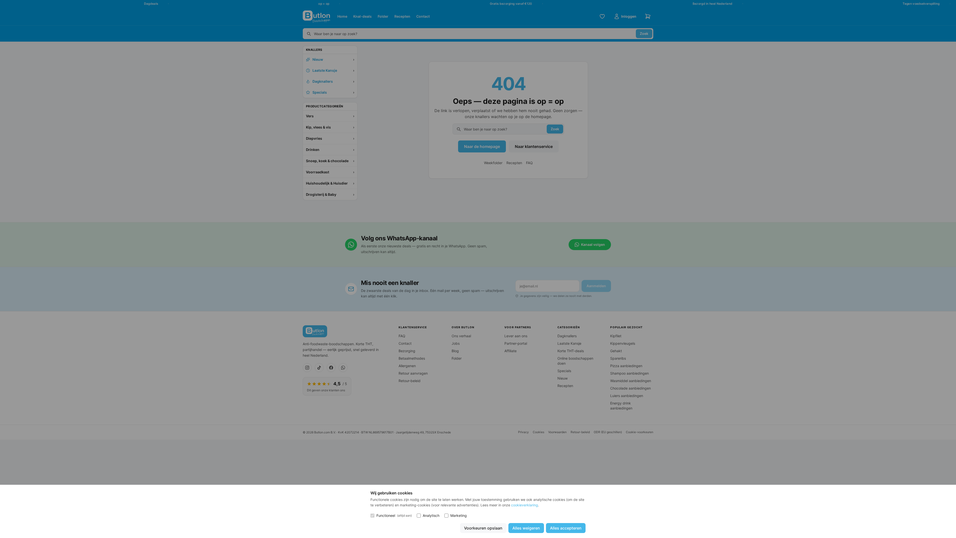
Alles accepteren (566, 528)
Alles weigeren (526, 528)
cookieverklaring (524, 505)
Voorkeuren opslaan (483, 528)
